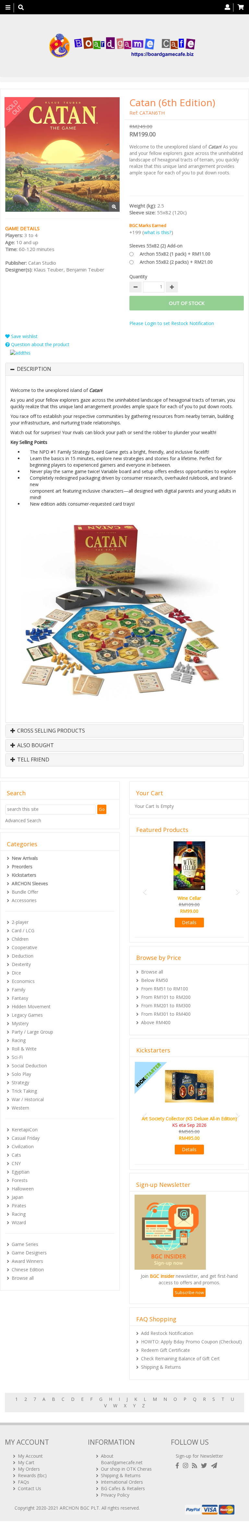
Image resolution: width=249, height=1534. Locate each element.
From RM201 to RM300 (166, 1005)
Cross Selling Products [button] (50, 731)
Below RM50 (154, 980)
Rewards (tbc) (32, 1475)
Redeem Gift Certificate (165, 1350)
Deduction (22, 956)
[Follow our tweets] (205, 1466)
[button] (143, 888)
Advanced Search (23, 820)
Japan (17, 1197)
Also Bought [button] (35, 745)
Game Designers (29, 1253)
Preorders (22, 866)
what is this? (158, 232)
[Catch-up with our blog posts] (196, 1466)
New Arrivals (25, 858)
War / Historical (28, 1099)
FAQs (23, 1482)
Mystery (20, 1023)
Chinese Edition (28, 1269)
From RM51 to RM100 (164, 989)
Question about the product (39, 344)
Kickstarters (24, 875)
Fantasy (20, 998)
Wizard (19, 1222)
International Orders (122, 1482)
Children (20, 939)
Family (18, 990)
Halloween (23, 1189)
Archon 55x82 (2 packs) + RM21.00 (176, 262)
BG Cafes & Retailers (123, 1488)
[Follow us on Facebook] (179, 1466)
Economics (23, 981)
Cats (16, 1155)
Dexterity (21, 964)
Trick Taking (24, 1091)
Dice (16, 973)
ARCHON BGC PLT (79, 1508)
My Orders (29, 1469)
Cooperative (24, 947)
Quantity (138, 276)
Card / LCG (23, 930)
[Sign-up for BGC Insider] (214, 1466)
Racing (19, 1040)
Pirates (19, 1205)
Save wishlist (24, 336)
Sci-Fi (17, 1057)
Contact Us (29, 1488)
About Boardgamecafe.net (122, 1459)
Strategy (20, 1082)
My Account (30, 1456)
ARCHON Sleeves (30, 883)
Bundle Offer (25, 892)
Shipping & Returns (161, 1367)
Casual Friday (26, 1138)
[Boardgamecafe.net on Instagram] (187, 1466)
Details (189, 922)
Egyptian (21, 1172)
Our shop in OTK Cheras (126, 1469)
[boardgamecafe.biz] (122, 45)
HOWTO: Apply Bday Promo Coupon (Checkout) (191, 1342)
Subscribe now (189, 1292)
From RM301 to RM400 (166, 1014)
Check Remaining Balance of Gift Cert (180, 1358)
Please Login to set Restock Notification (171, 323)
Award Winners (27, 1261)
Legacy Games (27, 1015)
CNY (16, 1163)
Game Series (25, 1244)
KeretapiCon (25, 1129)
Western (20, 1108)
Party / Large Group (32, 1032)
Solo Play (21, 1074)
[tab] (124, 369)
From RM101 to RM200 (166, 997)
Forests (20, 1180)
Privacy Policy (115, 1495)
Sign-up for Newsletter (199, 1456)
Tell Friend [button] (32, 760)
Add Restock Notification (167, 1333)
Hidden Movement (31, 1006)
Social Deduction (29, 1065)
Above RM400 (156, 1022)
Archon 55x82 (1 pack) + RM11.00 (175, 254)
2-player (20, 922)
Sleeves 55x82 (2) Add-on (156, 246)
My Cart (26, 1462)
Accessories (24, 900)
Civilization (23, 1146)
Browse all (23, 1278)
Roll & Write (24, 1049)
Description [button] (34, 369)
